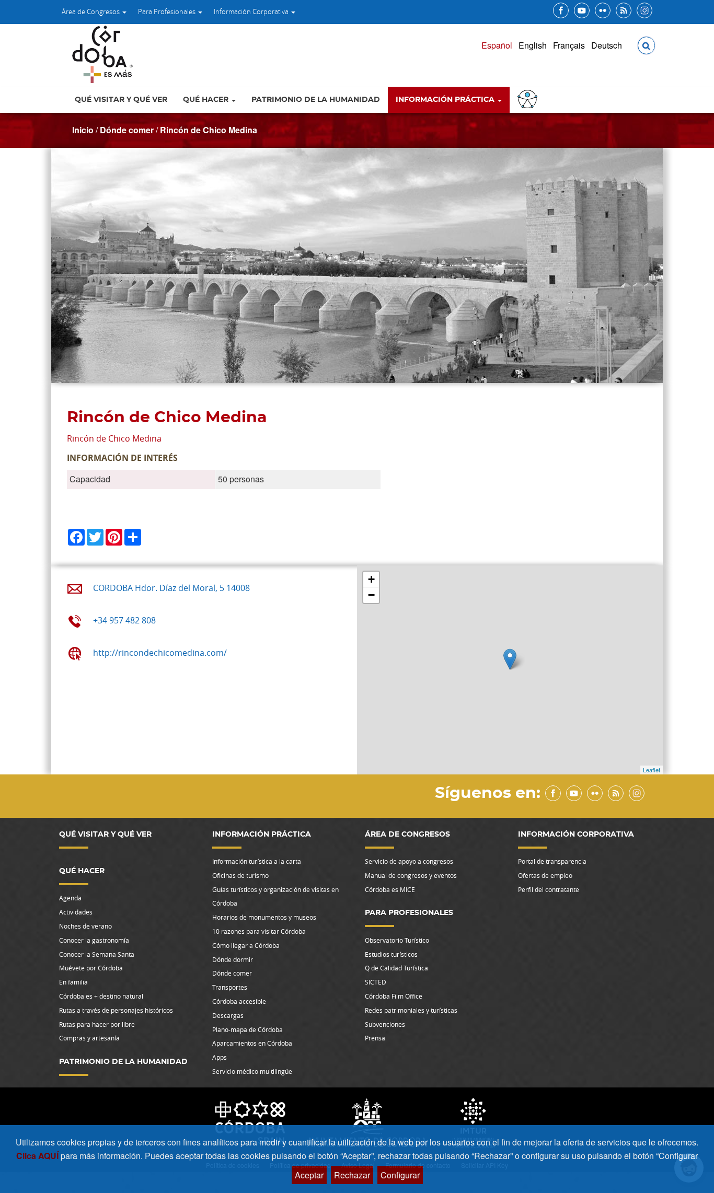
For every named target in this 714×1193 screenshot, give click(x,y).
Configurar (400, 1175)
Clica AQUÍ (38, 1156)
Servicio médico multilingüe (252, 1071)
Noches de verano (85, 926)
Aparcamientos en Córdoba (252, 1043)
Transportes (229, 987)
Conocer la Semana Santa (96, 954)
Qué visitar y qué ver (121, 99)
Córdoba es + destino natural (101, 996)
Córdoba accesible (239, 1001)
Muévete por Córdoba (91, 968)
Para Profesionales (167, 11)
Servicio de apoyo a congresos (409, 861)
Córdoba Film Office (393, 996)
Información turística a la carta (256, 861)
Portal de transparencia (552, 861)
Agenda (70, 898)
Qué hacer (207, 99)
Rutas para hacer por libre (97, 1024)
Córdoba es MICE (390, 889)
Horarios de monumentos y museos (264, 917)
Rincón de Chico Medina (208, 130)
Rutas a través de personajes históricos (116, 1010)
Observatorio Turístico (397, 940)
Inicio (83, 130)
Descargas (228, 1015)
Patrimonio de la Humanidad (315, 99)
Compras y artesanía (89, 1038)
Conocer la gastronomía (94, 940)
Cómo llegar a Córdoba (246, 945)
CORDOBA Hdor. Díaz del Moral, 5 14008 (171, 588)
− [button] (371, 594)
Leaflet (651, 770)
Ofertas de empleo (545, 875)
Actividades (76, 912)
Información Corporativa (252, 11)
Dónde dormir (232, 959)
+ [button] (371, 579)
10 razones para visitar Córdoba (259, 931)
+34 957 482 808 (124, 620)
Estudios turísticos (391, 954)
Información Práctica (446, 99)
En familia (73, 982)
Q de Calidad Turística (396, 968)
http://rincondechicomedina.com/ (160, 652)
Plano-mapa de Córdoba (247, 1029)
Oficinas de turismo (240, 875)
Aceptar (309, 1175)
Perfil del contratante (548, 889)
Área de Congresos (91, 11)
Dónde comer (127, 130)
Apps (219, 1057)
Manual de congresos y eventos (411, 875)
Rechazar (352, 1175)
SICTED (375, 982)
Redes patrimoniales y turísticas (411, 1010)
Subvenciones (385, 1024)
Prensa (375, 1038)
